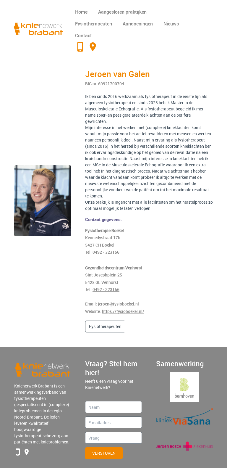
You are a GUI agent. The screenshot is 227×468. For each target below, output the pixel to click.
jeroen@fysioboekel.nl (118, 304)
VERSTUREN (104, 453)
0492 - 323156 (106, 252)
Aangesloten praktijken (122, 12)
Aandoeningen (138, 23)
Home (81, 12)
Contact (83, 35)
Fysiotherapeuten (93, 23)
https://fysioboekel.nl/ (123, 311)
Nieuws (171, 23)
